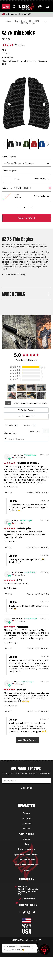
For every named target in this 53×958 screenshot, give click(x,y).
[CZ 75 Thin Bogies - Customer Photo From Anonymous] (21, 387)
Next (47, 144)
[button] (42, 493)
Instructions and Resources (26, 865)
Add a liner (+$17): (26, 188)
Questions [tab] (27, 425)
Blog (26, 844)
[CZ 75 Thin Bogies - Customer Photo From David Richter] (31, 395)
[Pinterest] (33, 912)
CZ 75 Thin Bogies (11, 487)
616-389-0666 (28, 899)
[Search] (14, 6)
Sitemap (26, 839)
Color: (9, 171)
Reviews (26, 870)
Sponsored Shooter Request (26, 855)
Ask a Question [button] (27, 416)
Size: (9, 157)
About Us (26, 819)
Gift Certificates (26, 834)
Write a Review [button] (27, 410)
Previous (4, 144)
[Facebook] (19, 912)
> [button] (27, 740)
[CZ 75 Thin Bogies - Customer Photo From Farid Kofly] (31, 387)
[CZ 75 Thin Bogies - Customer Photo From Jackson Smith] (11, 395)
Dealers (26, 813)
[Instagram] (28, 912)
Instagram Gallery (26, 849)
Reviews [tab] (9, 425)
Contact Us (27, 824)
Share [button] (9, 493)
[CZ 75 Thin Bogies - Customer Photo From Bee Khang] (41, 395)
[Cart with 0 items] (47, 6)
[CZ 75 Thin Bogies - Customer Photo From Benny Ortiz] (11, 387)
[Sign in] (40, 6)
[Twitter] (24, 912)
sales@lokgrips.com (28, 905)
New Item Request (26, 860)
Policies (26, 829)
